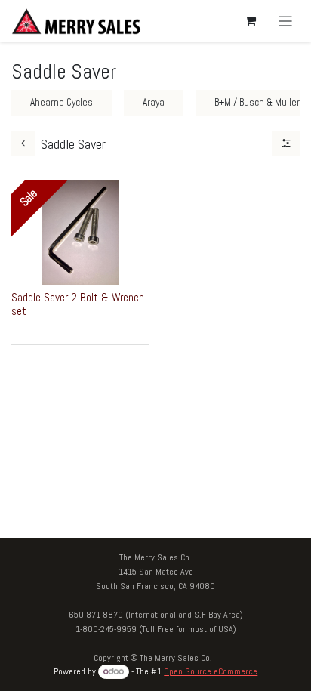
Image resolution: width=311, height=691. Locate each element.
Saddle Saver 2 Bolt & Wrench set (77, 304)
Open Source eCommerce (210, 671)
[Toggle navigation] (285, 20)
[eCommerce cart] (250, 21)
